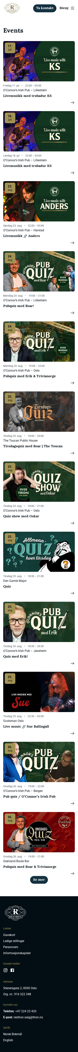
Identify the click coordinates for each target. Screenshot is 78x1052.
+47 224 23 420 (25, 1011)
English (8, 1040)
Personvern (10, 947)
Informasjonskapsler (17, 953)
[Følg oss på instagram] (5, 971)
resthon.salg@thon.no (28, 1017)
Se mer (39, 880)
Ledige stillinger (13, 941)
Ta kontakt (44, 8)
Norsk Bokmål (12, 1034)
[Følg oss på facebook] (12, 971)
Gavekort (9, 935)
